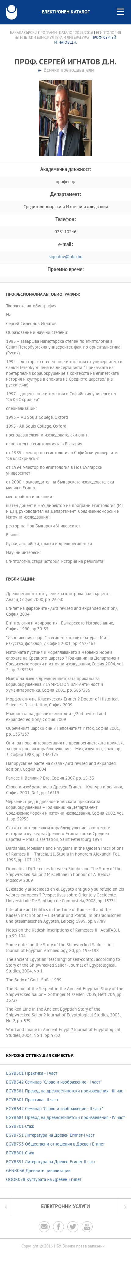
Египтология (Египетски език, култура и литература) (68, 35)
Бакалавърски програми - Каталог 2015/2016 (51, 33)
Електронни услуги (65, 1207)
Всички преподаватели (69, 70)
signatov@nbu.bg (66, 257)
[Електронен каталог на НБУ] (11, 12)
